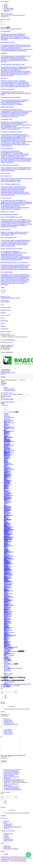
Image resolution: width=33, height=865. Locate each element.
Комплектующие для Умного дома (19, 86)
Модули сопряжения (10, 58)
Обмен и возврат (8, 840)
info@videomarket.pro (9, 339)
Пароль (3, 399)
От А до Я (6, 718)
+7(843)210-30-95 (9, 352)
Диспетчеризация (5, 173)
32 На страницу (8, 731)
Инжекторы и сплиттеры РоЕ (13, 153)
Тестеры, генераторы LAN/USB (13, 259)
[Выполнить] (28, 394)
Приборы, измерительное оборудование (12, 248)
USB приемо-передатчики (18, 266)
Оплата (6, 836)
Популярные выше (9, 722)
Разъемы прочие (17, 233)
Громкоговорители (12, 137)
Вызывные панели (14, 56)
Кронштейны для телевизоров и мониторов (14, 242)
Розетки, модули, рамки (7, 178)
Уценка (3, 287)
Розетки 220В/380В (19, 279)
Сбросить (3, 815)
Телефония (8, 181)
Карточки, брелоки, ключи (15, 68)
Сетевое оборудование (7, 148)
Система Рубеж (15, 129)
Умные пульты (13, 83)
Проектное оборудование (20, 50)
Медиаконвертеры (23, 158)
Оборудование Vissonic (10, 191)
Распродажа (7, 846)
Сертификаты (7, 825)
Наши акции (7, 847)
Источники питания (6, 197)
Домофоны (4, 53)
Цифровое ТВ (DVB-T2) (7, 107)
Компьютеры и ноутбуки (7, 211)
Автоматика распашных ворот (11, 67)
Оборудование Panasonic (9, 189)
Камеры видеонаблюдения (10, 45)
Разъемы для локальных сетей (9, 232)
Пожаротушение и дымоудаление (10, 165)
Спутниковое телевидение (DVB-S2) (11, 97)
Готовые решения (5, 31)
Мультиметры (10, 252)
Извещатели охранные (10, 123)
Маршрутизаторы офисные (10, 158)
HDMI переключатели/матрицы (11, 265)
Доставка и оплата (9, 8)
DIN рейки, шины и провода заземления (14, 274)
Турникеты (18, 74)
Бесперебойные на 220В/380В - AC (12, 204)
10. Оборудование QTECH (10, 186)
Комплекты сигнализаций (9, 38)
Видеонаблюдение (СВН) (8, 42)
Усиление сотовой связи (12, 93)
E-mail (2, 397)
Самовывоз (7, 837)
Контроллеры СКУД (10, 69)
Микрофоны (10, 138)
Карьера (6, 854)
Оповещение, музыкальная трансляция (11, 131)
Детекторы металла (8, 251)
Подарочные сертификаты (11, 848)
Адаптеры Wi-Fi (12, 152)
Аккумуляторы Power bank (14, 202)
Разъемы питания (8, 233)
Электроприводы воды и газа (13, 82)
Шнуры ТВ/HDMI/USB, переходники (14, 226)
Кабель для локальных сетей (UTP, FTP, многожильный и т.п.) (15, 223)
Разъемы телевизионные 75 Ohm (13, 234)
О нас (5, 4)
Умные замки (21, 83)
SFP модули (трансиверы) (10, 151)
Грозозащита (4, 91)
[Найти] (16, 368)
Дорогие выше (8, 721)
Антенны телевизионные (10, 109)
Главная (3, 684)
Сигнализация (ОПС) (6, 119)
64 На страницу (8, 732)
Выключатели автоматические (15, 276)
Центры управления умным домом (12, 80)
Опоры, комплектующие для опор (14, 245)
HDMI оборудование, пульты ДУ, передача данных (14, 262)
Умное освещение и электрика (13, 85)
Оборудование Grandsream (11, 188)
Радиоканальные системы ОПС (16, 127)
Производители (8, 824)
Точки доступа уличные (18, 159)
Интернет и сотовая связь (8, 89)
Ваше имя (3, 373)
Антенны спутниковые (9, 100)
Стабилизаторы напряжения (12, 209)
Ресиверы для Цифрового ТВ (10, 115)
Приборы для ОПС (18, 258)
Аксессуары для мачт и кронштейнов (13, 240)
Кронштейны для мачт (13, 241)
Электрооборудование (7, 272)
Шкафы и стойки (15, 181)
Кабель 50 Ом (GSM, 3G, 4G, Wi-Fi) (12, 219)
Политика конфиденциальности (12, 826)
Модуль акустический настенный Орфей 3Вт (13, 755)
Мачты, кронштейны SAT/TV (9, 237)
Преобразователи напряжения (15, 207)
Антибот (3, 381)
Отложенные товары (9, 390)
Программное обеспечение (14, 72)
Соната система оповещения (15, 144)
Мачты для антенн (18, 244)
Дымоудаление (5, 167)
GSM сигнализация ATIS (10, 122)
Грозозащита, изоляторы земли (13, 111)
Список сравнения (9, 388)
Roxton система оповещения (15, 135)
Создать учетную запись (7, 402)
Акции (6, 5)
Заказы (6, 387)
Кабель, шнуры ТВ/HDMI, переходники (12, 217)
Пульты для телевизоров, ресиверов (22, 269)
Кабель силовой (18, 225)
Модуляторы (10, 112)
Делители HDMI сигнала (15, 268)
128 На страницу (8, 733)
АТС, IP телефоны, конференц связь (10, 184)
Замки (6, 68)
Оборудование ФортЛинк (17, 193)
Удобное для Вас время (7, 380)
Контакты (6, 11)
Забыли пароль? (9, 399)
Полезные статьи (8, 9)
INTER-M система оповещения (11, 134)
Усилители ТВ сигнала (11, 116)
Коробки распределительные (15, 277)
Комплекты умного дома (9, 36)
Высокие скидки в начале (11, 724)
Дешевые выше (8, 720)
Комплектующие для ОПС (13, 124)
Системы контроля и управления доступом (12, 64)
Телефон (3, 377)
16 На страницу (8, 729)
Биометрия (23, 67)
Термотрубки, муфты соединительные (14, 281)
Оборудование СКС (6, 175)
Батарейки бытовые (8, 203)
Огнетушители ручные (15, 169)
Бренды (6, 6)
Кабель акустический (16, 221)
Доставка (6, 835)
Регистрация (9, 13)
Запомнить (5, 405)
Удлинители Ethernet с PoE (17, 161)
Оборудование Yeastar (10, 192)
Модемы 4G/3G (12, 91)
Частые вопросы (8, 833)
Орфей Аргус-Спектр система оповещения (15, 141)
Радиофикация (14, 142)
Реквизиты (7, 821)
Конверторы (10, 102)
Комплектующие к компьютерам (10, 214)
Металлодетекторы (10, 71)
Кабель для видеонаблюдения (15, 222)
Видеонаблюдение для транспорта (16, 49)
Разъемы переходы (6, 229)
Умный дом (4, 78)
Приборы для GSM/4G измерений (16, 257)
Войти (2, 13)
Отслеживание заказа (6, 394)
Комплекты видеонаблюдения (11, 34)
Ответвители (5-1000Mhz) (9, 113)
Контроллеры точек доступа (12, 155)
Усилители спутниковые (15, 104)
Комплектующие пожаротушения (18, 167)
